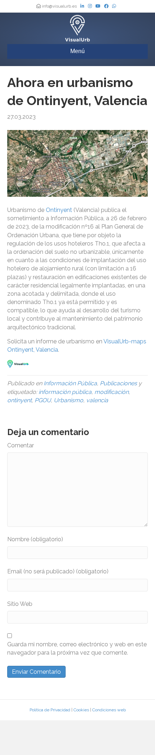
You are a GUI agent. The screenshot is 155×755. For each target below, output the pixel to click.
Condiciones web (109, 709)
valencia (97, 400)
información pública (65, 392)
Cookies (81, 709)
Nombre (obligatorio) (35, 539)
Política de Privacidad (50, 709)
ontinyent (19, 400)
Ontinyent (60, 210)
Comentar (20, 445)
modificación (111, 392)
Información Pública (70, 383)
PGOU (43, 400)
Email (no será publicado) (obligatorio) (57, 571)
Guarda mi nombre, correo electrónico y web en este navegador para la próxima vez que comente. (77, 648)
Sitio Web (19, 603)
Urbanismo (68, 400)
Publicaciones (118, 383)
